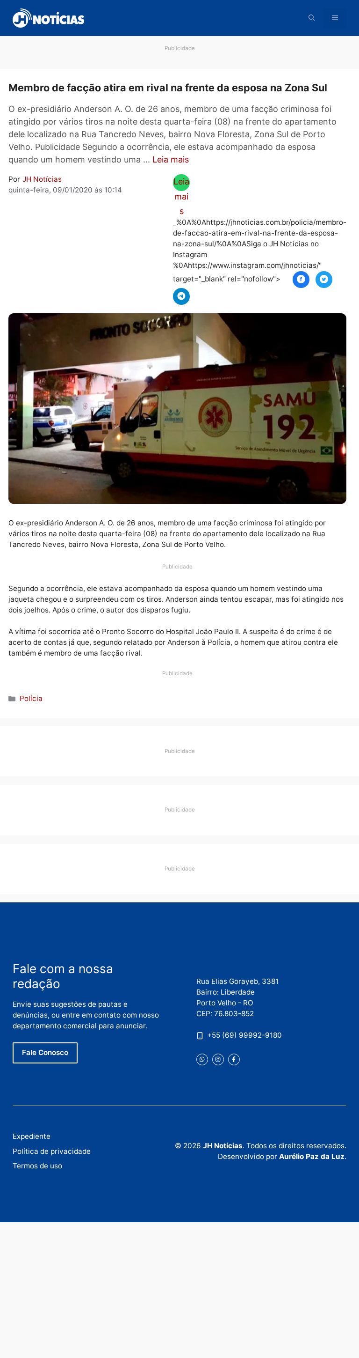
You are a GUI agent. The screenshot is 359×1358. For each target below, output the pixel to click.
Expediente (31, 1136)
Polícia (31, 698)
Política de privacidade (52, 1151)
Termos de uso (37, 1165)
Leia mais (170, 159)
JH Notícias (42, 179)
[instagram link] (218, 1059)
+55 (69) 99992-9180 (244, 1035)
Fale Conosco (45, 1052)
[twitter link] (202, 1059)
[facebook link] (234, 1059)
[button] (311, 18)
